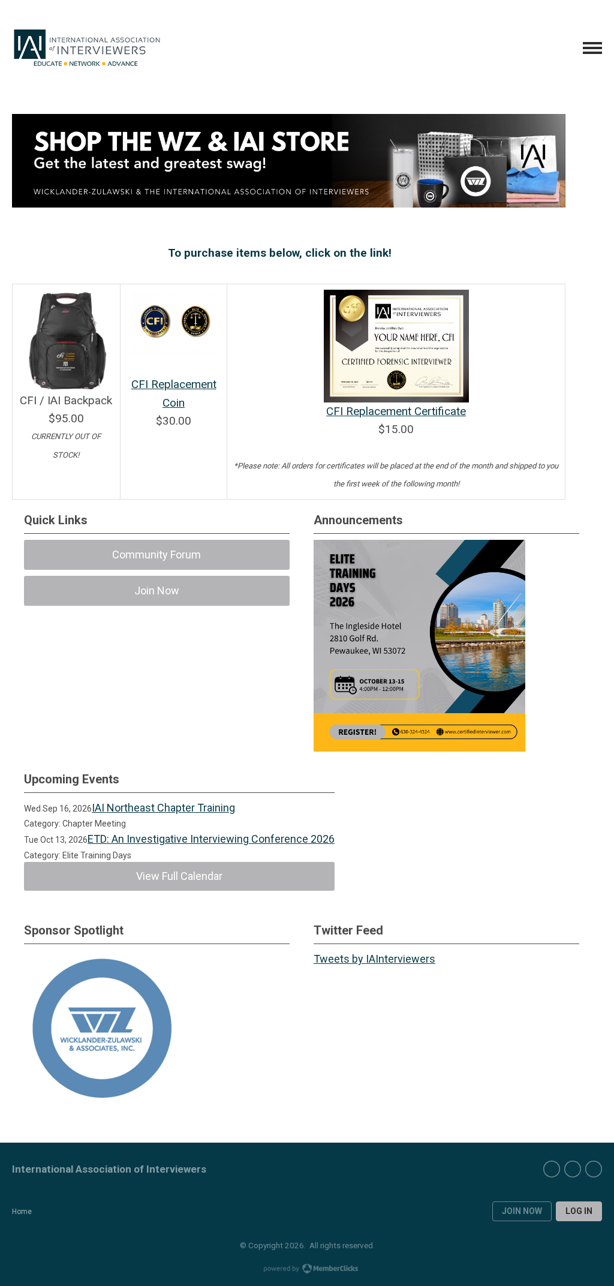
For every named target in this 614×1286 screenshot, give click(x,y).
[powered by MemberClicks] (307, 1270)
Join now (522, 1211)
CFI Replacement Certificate (396, 411)
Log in (578, 1211)
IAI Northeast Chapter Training (163, 807)
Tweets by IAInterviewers (374, 959)
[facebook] (551, 1169)
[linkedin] (593, 1169)
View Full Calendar (179, 876)
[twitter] (572, 1169)
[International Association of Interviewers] (87, 48)
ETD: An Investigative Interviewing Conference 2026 (211, 839)
